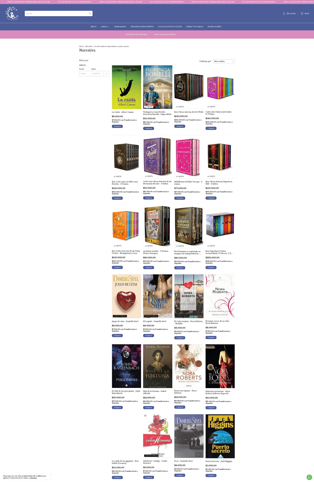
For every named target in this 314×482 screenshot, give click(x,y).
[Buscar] (90, 13)
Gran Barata (120, 27)
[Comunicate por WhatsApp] (309, 477)
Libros (104, 27)
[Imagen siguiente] (168, 85)
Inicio (94, 27)
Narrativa (89, 46)
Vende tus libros (194, 27)
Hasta (94, 69)
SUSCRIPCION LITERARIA (136, 34)
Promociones (214, 27)
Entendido (33, 478)
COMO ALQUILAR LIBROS (165, 34)
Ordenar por (205, 61)
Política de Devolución (170, 27)
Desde (81, 69)
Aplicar (106, 73)
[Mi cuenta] (284, 13)
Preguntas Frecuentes (142, 27)
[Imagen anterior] (147, 85)
